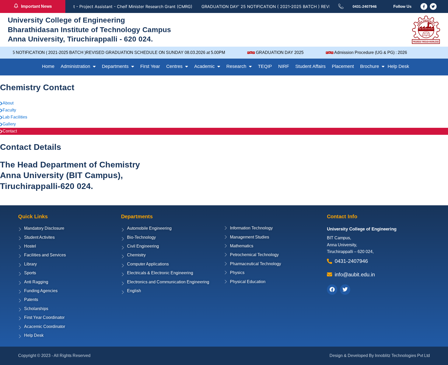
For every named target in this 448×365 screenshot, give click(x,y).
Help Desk (398, 66)
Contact (10, 131)
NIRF (283, 66)
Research (236, 66)
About (8, 103)
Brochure (369, 66)
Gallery (9, 124)
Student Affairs (310, 66)
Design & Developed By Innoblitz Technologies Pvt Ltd (380, 355)
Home (48, 66)
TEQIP (265, 66)
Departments (115, 66)
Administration (75, 66)
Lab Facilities (15, 117)
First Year (150, 66)
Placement (343, 66)
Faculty (9, 110)
